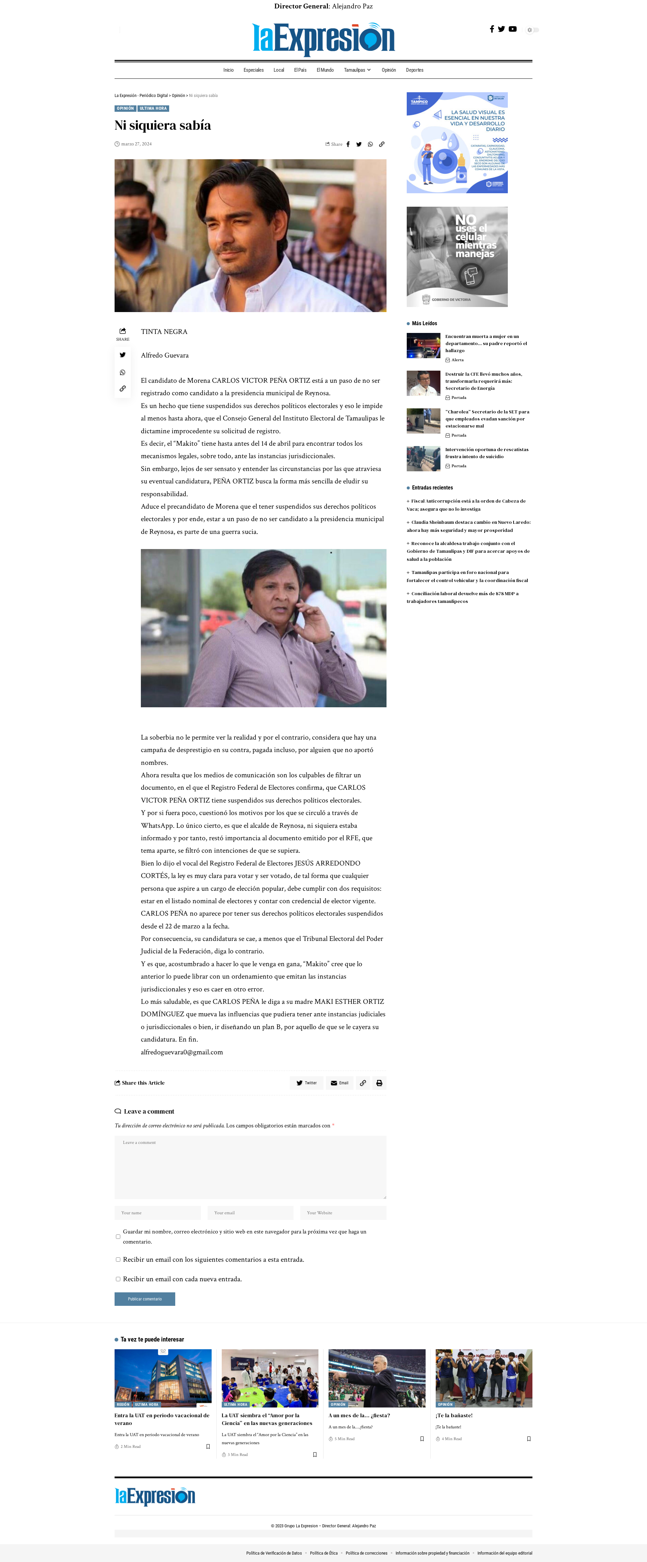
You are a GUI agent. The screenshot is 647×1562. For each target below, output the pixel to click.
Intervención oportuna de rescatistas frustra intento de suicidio (487, 453)
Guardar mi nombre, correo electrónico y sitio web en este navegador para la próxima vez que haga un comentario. (245, 1237)
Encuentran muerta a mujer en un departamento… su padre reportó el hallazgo (486, 343)
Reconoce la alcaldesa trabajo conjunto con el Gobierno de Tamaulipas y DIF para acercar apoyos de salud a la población (468, 551)
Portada (459, 398)
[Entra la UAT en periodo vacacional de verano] (163, 1378)
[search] (113, 30)
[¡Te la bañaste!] (484, 1378)
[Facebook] (492, 29)
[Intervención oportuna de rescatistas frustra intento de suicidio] (423, 458)
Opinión (125, 108)
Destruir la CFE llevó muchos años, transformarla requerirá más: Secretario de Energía (483, 381)
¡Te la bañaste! (454, 1415)
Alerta (458, 360)
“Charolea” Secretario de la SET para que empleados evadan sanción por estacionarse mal (487, 418)
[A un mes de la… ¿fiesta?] (377, 1378)
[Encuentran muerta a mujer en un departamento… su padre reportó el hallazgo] (423, 345)
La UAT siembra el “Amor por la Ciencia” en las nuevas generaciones (267, 1419)
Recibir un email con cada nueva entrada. (182, 1279)
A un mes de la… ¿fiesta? (359, 1415)
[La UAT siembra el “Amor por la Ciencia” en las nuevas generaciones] (270, 1378)
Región (123, 1404)
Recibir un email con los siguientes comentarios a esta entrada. (213, 1259)
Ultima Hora (153, 108)
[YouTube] (513, 29)
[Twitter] (501, 29)
